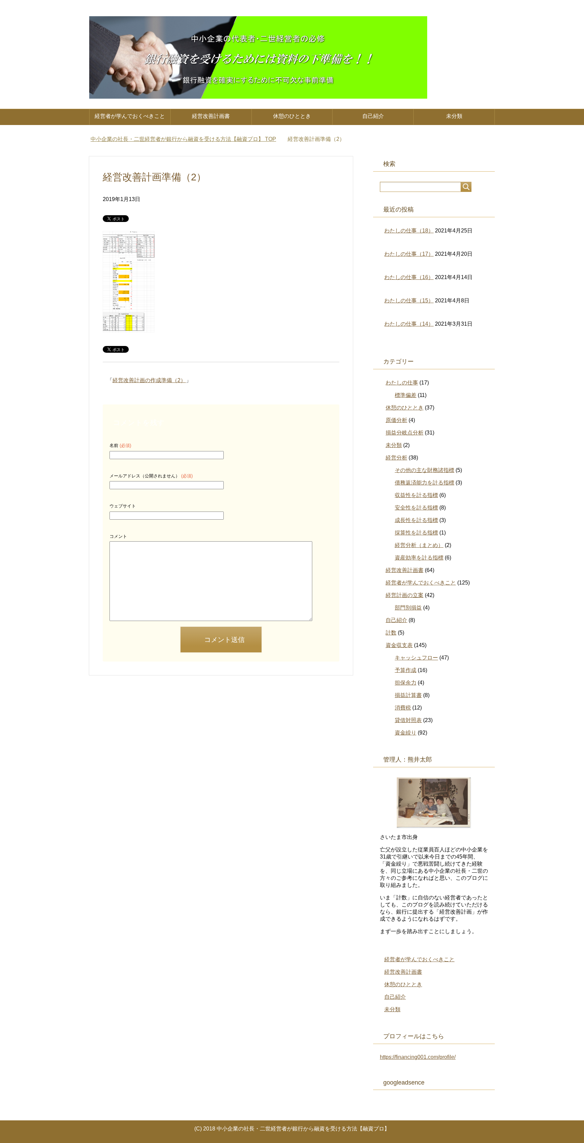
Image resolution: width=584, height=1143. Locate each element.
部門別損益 (408, 608)
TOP (183, 139)
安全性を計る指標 (416, 508)
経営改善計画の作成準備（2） (149, 380)
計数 (391, 633)
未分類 (454, 116)
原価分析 (396, 420)
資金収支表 (399, 645)
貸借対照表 (408, 720)
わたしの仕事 (402, 383)
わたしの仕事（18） (409, 230)
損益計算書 (408, 695)
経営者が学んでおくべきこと (130, 116)
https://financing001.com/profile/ (418, 1057)
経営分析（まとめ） (419, 545)
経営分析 (396, 458)
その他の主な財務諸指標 (424, 470)
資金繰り (405, 733)
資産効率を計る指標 (419, 558)
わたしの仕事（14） (409, 324)
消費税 (403, 708)
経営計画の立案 (404, 595)
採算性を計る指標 (416, 533)
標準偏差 (405, 395)
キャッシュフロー (416, 658)
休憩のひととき (292, 116)
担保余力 (405, 683)
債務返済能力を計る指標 (424, 483)
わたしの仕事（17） (409, 254)
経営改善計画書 (211, 116)
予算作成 (405, 670)
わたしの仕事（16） (409, 277)
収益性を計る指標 (416, 495)
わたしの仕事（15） (409, 300)
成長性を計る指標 (416, 520)
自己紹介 (373, 116)
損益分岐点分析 (404, 433)
